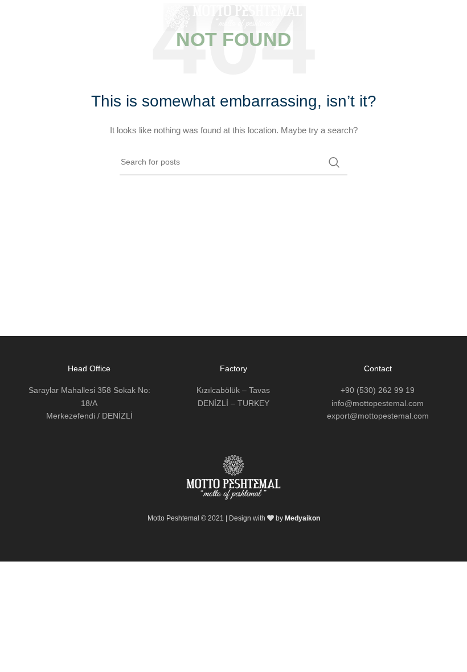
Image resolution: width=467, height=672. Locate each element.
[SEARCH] (334, 162)
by (298, 518)
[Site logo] (233, 16)
